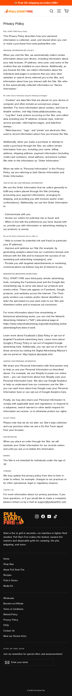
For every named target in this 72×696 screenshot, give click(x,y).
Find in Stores (10, 580)
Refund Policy (10, 614)
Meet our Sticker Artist (14, 636)
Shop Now (8, 564)
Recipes (7, 575)
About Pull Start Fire (13, 569)
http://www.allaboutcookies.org (44, 111)
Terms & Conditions (13, 609)
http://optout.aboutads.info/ (38, 354)
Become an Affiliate (13, 603)
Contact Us (9, 630)
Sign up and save (14, 649)
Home (6, 559)
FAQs (6, 625)
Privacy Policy (10, 620)
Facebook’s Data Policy (37, 335)
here (40, 339)
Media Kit (8, 586)
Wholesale (8, 598)
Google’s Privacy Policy (16, 343)
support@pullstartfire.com (52, 502)
